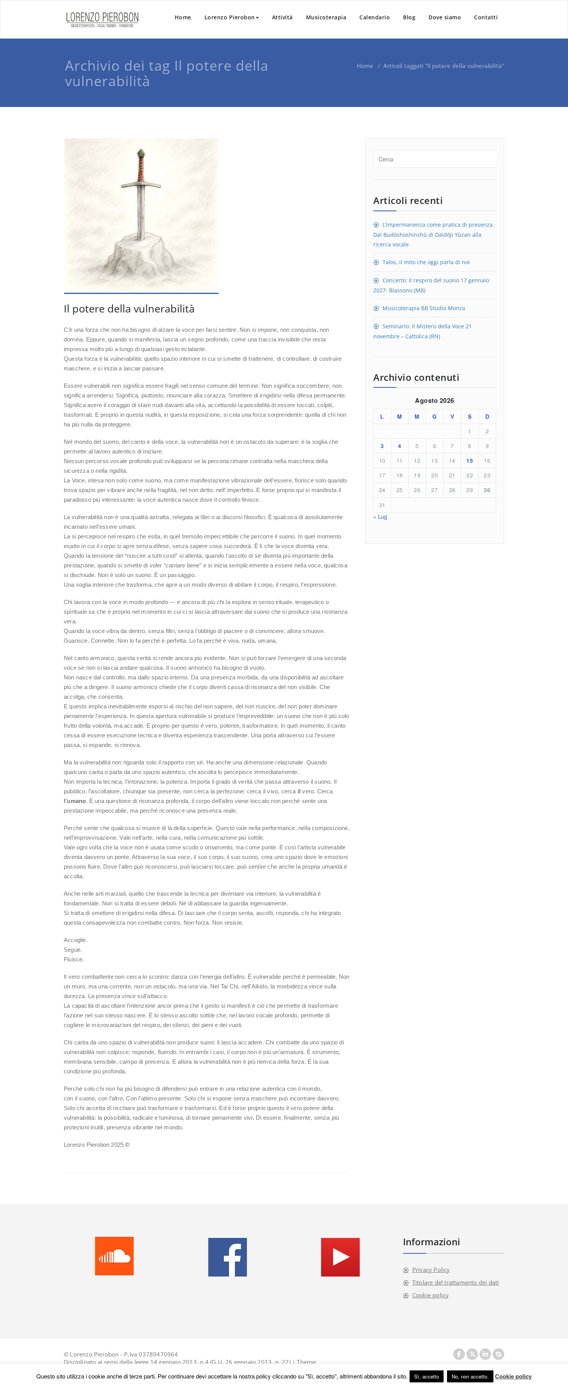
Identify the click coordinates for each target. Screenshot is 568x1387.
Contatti (486, 17)
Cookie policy (430, 1295)
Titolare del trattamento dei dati (455, 1282)
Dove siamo (445, 17)
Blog (409, 17)
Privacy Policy (431, 1269)
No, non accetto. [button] (470, 1376)
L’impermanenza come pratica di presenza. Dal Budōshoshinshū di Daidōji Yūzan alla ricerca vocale (433, 234)
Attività (282, 17)
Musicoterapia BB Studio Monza (424, 308)
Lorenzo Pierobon (229, 17)
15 (469, 460)
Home (183, 17)
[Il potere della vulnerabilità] (206, 216)
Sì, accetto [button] (426, 1376)
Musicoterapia (326, 17)
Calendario (374, 17)
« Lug (380, 516)
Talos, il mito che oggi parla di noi (426, 262)
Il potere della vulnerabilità (129, 308)
